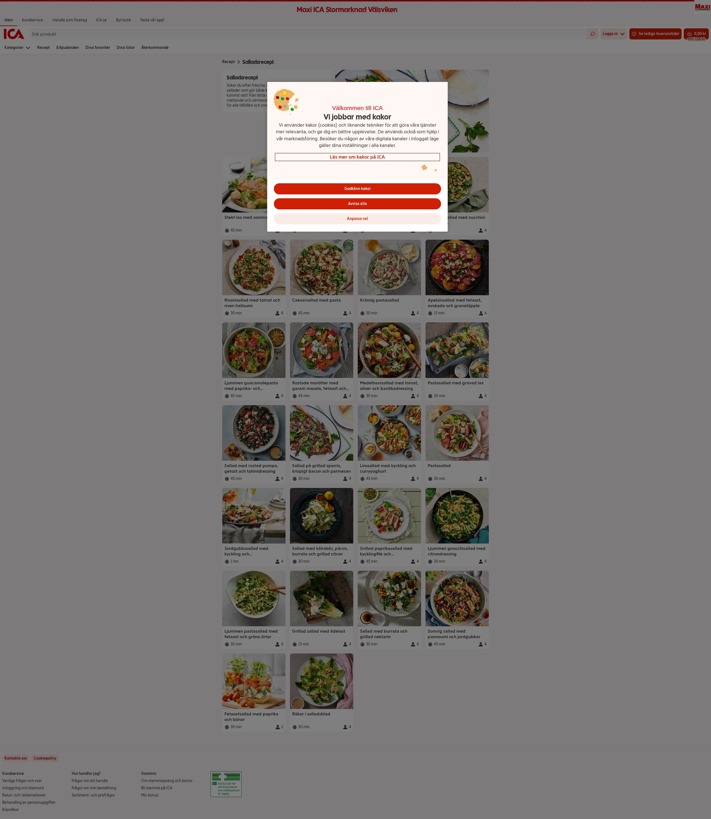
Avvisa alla (357, 203)
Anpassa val (357, 218)
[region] (357, 157)
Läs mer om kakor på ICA (357, 157)
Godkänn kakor (357, 188)
